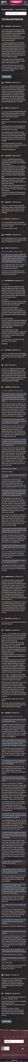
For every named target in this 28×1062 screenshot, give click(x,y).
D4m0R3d (7, 108)
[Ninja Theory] (22, 1045)
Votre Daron (8, 350)
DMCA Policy (18, 1037)
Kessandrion (8, 234)
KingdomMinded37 (9, 280)
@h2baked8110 (5, 205)
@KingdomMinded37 (7, 622)
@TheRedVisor (5, 86)
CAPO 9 (6, 365)
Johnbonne (7, 387)
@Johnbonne (5, 633)
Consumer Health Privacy (22, 1037)
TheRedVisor (8, 26)
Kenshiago (7, 975)
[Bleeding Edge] (4, 2)
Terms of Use (10, 1037)
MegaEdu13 (7, 219)
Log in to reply (6, 76)
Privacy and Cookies (5, 1037)
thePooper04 (8, 618)
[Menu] (25, 3)
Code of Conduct (14, 1037)
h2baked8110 (8, 82)
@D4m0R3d (4, 159)
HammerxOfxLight (9, 576)
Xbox (22, 1049)
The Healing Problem (17, 251)
